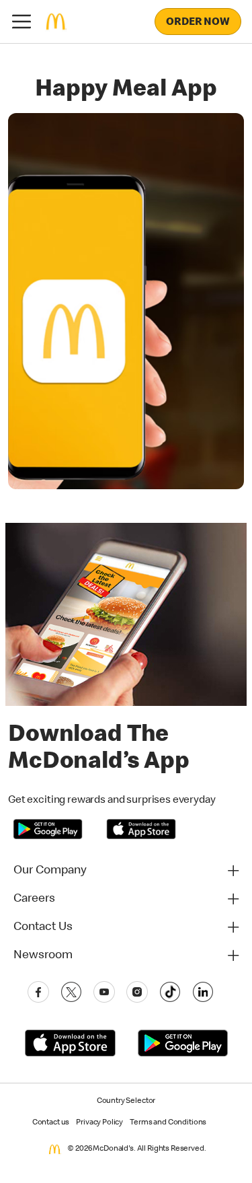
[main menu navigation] (21, 21)
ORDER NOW (198, 22)
